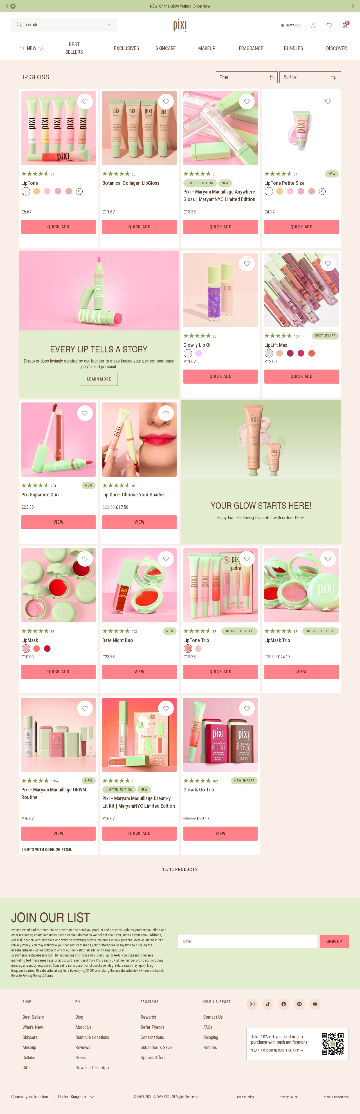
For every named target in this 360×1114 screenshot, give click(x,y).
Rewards (293, 25)
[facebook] (283, 1004)
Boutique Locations (92, 1037)
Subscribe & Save (156, 1047)
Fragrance (251, 48)
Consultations (152, 1037)
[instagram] (252, 1004)
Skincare (166, 48)
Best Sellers (74, 48)
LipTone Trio (196, 640)
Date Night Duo (117, 640)
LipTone (29, 183)
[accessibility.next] (353, 6)
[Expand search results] (108, 24)
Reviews (82, 1047)
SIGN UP (334, 941)
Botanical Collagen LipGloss (130, 183)
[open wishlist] (329, 25)
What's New (32, 1027)
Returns (210, 1047)
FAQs (207, 1027)
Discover (336, 48)
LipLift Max (275, 345)
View (58, 522)
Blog (79, 1017)
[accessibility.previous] (7, 6)
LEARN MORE (99, 379)
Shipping (210, 1037)
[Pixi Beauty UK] (180, 25)
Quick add (58, 226)
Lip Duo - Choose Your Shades (133, 495)
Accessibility (245, 1097)
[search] (19, 24)
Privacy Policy (288, 1097)
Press (80, 1057)
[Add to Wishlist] (84, 101)
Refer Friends (153, 1027)
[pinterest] (299, 1004)
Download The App (92, 1067)
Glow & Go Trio (198, 790)
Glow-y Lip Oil (197, 345)
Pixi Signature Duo (40, 495)
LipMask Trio (277, 640)
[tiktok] (267, 1004)
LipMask (29, 640)
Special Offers (153, 1057)
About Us (83, 1027)
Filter (223, 77)
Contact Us (213, 1017)
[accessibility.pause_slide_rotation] (13, 6)
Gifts (26, 1067)
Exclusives (126, 48)
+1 (80, 192)
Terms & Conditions (335, 1097)
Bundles (293, 48)
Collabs (28, 1057)
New (32, 48)
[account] (313, 25)
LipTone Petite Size (284, 183)
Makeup (206, 48)
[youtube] (315, 1004)
